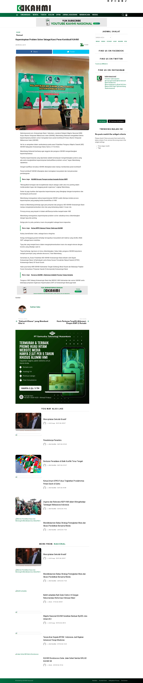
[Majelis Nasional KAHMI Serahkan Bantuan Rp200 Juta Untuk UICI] (28, 620)
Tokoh (43, 15)
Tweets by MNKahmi (101, 64)
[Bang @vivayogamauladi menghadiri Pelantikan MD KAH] (119, 105)
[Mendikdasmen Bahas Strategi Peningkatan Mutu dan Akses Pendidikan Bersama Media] (28, 527)
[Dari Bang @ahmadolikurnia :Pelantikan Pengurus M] (119, 114)
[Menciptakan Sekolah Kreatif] (28, 422)
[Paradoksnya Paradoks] (28, 443)
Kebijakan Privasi (114, 680)
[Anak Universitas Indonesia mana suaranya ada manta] (103, 114)
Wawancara (84, 15)
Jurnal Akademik (70, 15)
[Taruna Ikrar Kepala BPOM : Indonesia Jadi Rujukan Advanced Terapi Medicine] (28, 641)
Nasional (59, 544)
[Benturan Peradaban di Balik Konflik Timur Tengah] (28, 464)
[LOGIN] (126, 15)
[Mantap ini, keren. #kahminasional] (103, 95)
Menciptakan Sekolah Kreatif (54, 419)
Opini (58, 15)
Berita (35, 15)
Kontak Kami (103, 680)
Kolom (51, 15)
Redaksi (94, 680)
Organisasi (25, 15)
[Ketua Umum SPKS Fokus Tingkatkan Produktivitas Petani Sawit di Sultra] (28, 485)
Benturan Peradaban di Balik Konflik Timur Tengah (63, 461)
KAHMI (18, 32)
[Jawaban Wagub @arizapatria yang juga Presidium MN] (119, 95)
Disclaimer (124, 680)
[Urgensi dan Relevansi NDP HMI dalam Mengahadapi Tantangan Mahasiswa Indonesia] (28, 506)
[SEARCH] (123, 15)
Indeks (95, 15)
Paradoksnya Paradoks (52, 440)
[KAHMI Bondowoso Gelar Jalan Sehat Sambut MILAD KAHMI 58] (28, 662)
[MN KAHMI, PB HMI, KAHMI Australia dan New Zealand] (103, 105)
